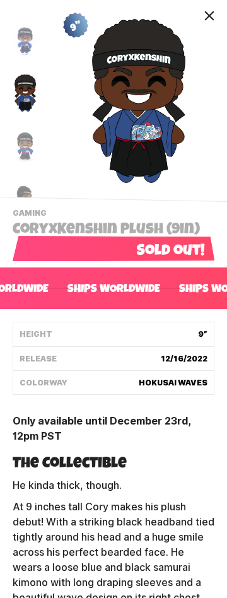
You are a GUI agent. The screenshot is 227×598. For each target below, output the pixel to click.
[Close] (209, 15)
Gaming (31, 214)
